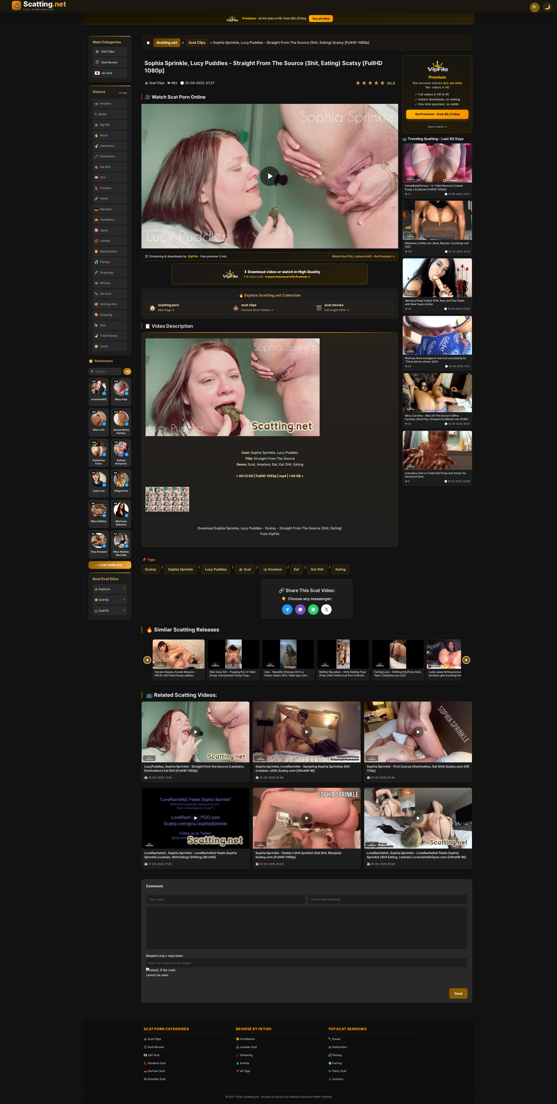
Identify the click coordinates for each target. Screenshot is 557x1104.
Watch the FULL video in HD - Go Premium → (363, 256)
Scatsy (150, 569)
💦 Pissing (335, 1055)
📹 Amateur (272, 569)
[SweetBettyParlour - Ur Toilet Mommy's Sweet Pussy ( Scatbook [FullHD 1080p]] (437, 162)
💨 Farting (335, 1063)
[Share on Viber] (300, 609)
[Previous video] (147, 660)
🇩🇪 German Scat (154, 1071)
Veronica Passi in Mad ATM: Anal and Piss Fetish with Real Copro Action (434, 302)
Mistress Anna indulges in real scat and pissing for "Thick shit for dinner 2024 (435, 359)
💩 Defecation (337, 1047)
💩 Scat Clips (152, 1039)
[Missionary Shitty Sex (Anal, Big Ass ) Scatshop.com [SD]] (437, 220)
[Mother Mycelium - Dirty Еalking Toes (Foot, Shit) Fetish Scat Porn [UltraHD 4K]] (343, 654)
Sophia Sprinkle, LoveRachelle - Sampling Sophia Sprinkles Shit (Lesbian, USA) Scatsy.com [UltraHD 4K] (302, 768)
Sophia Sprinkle (180, 569)
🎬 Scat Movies (154, 1047)
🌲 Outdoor (336, 1079)
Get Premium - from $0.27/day (437, 114)
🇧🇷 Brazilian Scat (155, 1079)
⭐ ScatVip (101, 599)
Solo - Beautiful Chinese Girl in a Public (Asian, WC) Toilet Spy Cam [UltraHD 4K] (285, 675)
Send (458, 993)
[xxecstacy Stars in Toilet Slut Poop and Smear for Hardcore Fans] (437, 449)
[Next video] (466, 660)
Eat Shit (317, 569)
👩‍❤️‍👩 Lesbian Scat (246, 1047)
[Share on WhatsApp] (313, 609)
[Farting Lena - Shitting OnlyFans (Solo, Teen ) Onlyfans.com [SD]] (398, 654)
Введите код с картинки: (164, 955)
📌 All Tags (243, 1071)
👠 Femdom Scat (155, 1063)
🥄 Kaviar (334, 1039)
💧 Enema (242, 1063)
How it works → (437, 126)
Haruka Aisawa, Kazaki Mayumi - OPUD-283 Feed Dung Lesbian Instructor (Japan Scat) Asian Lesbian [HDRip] (178, 677)
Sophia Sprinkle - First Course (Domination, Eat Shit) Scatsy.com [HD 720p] (418, 768)
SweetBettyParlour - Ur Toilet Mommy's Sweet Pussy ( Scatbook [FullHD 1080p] (434, 187)
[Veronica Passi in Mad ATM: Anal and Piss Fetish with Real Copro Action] (437, 277)
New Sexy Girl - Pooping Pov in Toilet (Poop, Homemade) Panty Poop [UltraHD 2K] (232, 675)
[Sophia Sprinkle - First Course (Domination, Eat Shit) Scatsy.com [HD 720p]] (418, 732)
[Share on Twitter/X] (326, 609)
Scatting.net (166, 42)
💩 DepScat (102, 589)
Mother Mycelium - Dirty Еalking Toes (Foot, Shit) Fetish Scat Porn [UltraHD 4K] (342, 675)
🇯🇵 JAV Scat (151, 1055)
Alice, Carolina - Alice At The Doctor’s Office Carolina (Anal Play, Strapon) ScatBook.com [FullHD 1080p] (437, 417)
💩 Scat (245, 569)
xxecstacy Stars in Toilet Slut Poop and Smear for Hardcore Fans (435, 474)
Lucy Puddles (216, 569)
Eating (341, 569)
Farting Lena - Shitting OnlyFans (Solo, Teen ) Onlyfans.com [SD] (397, 673)
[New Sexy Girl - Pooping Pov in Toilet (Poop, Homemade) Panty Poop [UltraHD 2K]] (233, 654)
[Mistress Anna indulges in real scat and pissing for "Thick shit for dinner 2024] (437, 335)
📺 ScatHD (101, 610)
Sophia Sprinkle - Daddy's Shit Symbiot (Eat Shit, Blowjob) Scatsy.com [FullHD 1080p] (298, 855)
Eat (296, 569)
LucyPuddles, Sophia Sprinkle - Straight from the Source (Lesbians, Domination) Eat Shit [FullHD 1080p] (194, 768)
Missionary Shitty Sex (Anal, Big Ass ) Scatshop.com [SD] (437, 244)
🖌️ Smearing (244, 1055)
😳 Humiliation (245, 1039)
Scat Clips (197, 42)
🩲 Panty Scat (337, 1071)
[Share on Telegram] (287, 609)
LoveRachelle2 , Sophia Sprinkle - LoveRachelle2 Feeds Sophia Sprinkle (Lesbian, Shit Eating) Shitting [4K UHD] (190, 855)
